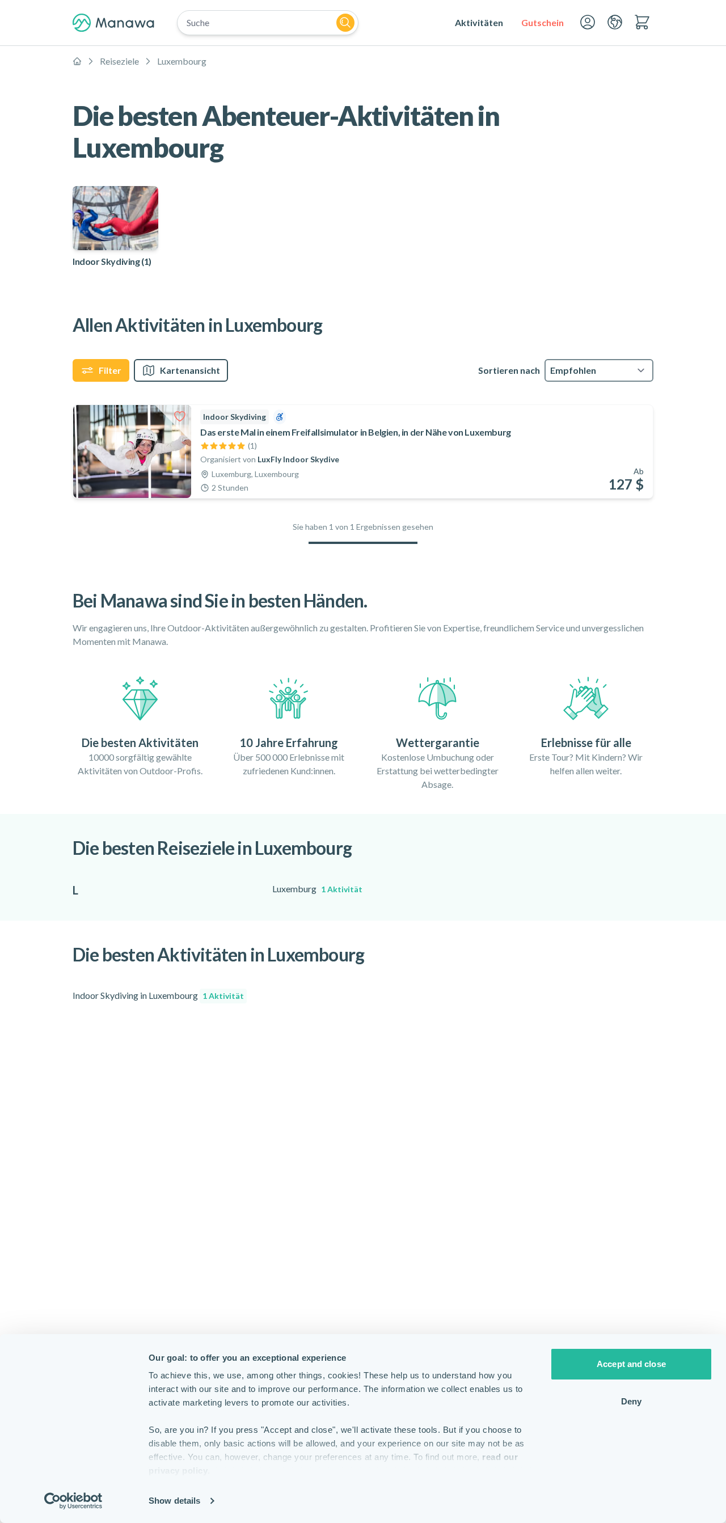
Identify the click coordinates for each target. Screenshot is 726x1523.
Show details (174, 1500)
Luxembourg (181, 61)
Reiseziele (119, 61)
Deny (631, 1401)
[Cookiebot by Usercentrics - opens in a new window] (73, 1500)
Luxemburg (317, 888)
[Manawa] (113, 23)
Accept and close (631, 1364)
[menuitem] (479, 22)
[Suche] (345, 23)
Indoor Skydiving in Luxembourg (158, 995)
